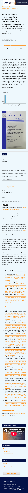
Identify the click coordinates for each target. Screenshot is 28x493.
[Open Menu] (1, 1)
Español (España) (7, 466)
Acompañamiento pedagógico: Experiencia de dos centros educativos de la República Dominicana (15, 394)
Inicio (3, 6)
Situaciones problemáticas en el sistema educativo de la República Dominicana (15, 402)
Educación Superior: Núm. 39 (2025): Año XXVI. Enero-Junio (15, 405)
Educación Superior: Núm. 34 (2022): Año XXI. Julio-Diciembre (15, 386)
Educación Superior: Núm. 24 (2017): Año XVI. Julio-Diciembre (15, 279)
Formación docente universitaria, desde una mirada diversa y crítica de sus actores (15, 335)
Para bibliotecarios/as (8, 453)
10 (10, 410)
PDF (5, 154)
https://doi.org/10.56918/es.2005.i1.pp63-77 (15, 45)
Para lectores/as (6, 448)
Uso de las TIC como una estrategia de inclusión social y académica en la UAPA (15, 275)
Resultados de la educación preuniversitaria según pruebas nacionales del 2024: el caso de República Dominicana (15, 314)
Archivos (8, 6)
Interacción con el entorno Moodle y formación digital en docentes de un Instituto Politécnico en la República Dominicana (15, 350)
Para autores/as (6, 451)
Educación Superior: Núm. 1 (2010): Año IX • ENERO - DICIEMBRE (15, 300)
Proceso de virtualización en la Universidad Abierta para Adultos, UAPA (15, 290)
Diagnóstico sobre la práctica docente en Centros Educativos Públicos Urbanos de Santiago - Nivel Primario (15, 383)
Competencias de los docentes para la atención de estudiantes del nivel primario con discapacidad (15, 361)
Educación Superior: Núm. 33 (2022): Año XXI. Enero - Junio (15, 375)
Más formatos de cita (7, 179)
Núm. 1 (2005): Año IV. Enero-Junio (10, 8)
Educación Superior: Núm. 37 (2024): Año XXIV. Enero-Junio (15, 397)
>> (13, 410)
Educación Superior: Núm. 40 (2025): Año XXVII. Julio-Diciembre (15, 318)
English (5, 463)
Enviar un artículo (11, 473)
